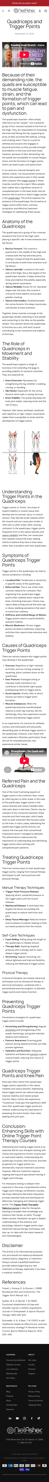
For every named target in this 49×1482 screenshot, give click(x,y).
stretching (10, 1030)
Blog (8, 1391)
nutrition (34, 1054)
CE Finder (10, 1378)
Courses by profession (16, 1360)
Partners (32, 1369)
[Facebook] (32, 1418)
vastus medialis (10, 535)
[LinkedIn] (10, 1418)
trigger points (28, 180)
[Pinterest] (39, 1418)
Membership (11, 1373)
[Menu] (3, 11)
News (8, 1400)
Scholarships (11, 1405)
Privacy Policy (34, 1391)
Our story (32, 1360)
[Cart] (46, 11)
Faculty (31, 1364)
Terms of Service (35, 1400)
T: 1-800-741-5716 (24, 1443)
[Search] (9, 11)
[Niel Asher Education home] (24, 1430)
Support (31, 1373)
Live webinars (12, 1369)
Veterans (10, 1409)
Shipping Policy (34, 1405)
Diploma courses (13, 1364)
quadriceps (14, 198)
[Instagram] (24, 1418)
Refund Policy (34, 1396)
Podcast (9, 1396)
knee (34, 367)
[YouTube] (17, 1418)
